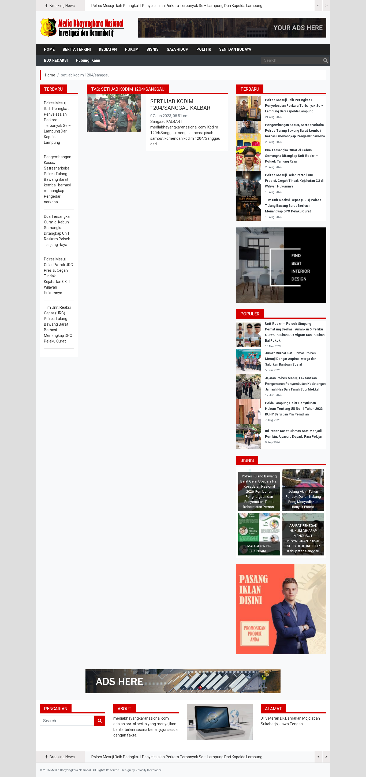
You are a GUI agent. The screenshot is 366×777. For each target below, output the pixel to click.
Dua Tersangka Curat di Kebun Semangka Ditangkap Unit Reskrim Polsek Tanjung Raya (291, 155)
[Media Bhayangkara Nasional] (82, 28)
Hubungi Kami (88, 60)
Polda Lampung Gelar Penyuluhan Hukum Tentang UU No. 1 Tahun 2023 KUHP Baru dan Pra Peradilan (294, 408)
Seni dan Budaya (235, 49)
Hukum (132, 49)
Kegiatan (108, 49)
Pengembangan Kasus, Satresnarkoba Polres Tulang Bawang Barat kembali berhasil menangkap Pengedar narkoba (58, 179)
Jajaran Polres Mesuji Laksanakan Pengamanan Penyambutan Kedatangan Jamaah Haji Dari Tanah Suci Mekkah (295, 383)
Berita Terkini (77, 49)
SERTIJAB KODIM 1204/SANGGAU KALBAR (180, 104)
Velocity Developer (148, 770)
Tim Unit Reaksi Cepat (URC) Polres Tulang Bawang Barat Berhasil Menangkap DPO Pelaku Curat (58, 324)
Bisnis (153, 49)
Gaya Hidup (177, 49)
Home (49, 49)
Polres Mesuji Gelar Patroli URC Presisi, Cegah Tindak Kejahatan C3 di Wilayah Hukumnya (294, 180)
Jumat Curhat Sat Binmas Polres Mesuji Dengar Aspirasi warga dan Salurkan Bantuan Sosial (290, 358)
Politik (203, 49)
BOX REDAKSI (56, 60)
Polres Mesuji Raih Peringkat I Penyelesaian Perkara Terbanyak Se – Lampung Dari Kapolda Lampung (176, 5)
